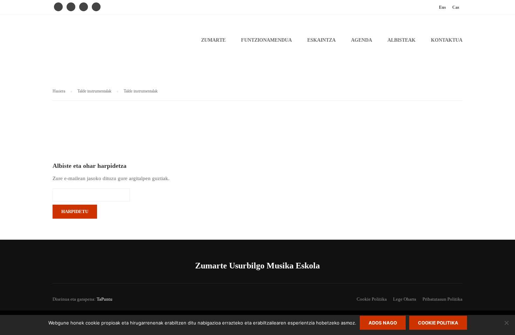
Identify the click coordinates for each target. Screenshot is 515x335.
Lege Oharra (404, 299)
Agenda (361, 40)
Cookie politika (438, 323)
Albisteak (401, 40)
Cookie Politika (372, 299)
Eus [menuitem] (442, 7)
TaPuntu (104, 299)
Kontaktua (446, 40)
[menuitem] (442, 7)
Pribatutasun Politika (442, 299)
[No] (506, 322)
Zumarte (213, 40)
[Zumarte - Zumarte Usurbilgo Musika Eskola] (107, 43)
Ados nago (383, 323)
